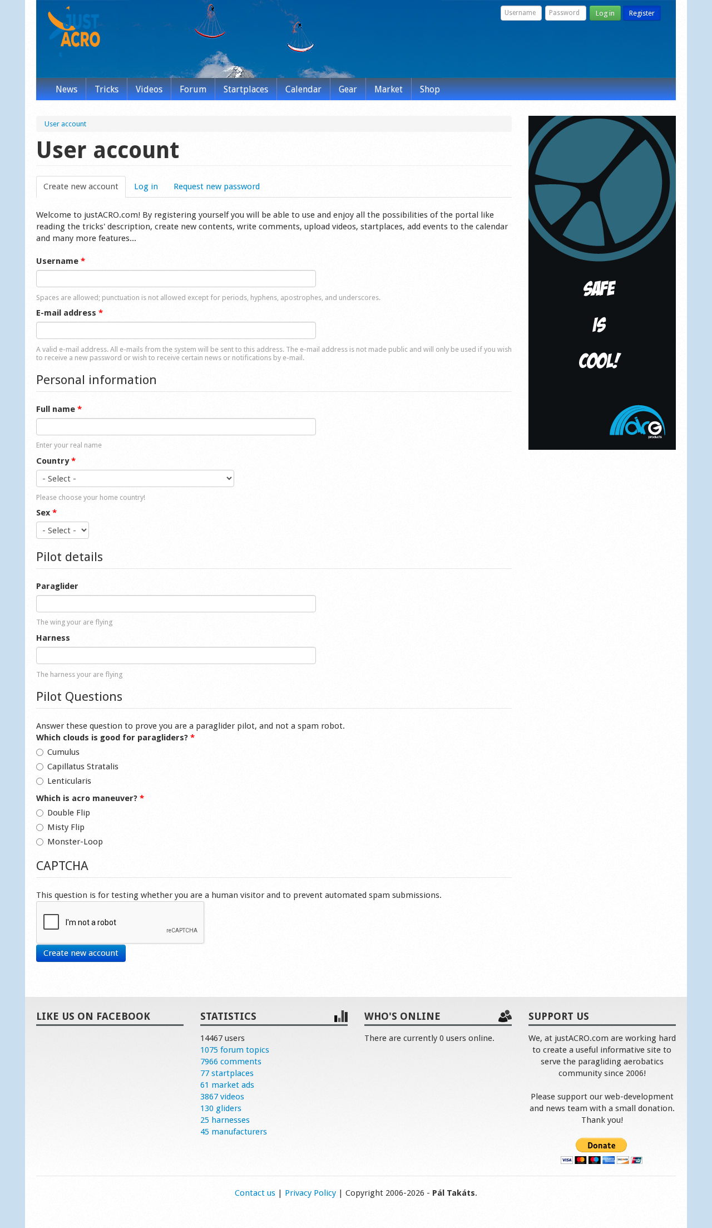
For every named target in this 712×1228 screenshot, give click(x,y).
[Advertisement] (602, 628)
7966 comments (230, 1062)
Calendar (303, 89)
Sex (46, 513)
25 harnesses (225, 1120)
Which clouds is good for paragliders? (115, 738)
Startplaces (246, 89)
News (66, 89)
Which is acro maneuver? (90, 798)
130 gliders (220, 1108)
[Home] (74, 32)
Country (56, 461)
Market (388, 89)
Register (642, 13)
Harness (53, 638)
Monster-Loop (75, 842)
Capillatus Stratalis (82, 767)
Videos (149, 89)
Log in (605, 13)
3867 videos (222, 1097)
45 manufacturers (233, 1132)
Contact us (255, 1193)
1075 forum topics (234, 1050)
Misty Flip (66, 827)
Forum (193, 89)
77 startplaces (227, 1073)
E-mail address (69, 313)
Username (60, 261)
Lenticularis (69, 781)
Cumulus (63, 752)
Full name (59, 409)
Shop (430, 89)
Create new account (84, 186)
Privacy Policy (310, 1193)
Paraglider (57, 586)
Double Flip (68, 813)
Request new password (217, 186)
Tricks (106, 89)
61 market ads (227, 1085)
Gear (348, 89)
